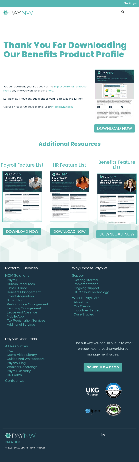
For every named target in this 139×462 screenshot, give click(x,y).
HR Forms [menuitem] (14, 375)
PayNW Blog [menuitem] (16, 363)
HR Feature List (69, 165)
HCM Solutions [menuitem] (17, 276)
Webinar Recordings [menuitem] (22, 367)
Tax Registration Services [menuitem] (26, 320)
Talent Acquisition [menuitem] (20, 296)
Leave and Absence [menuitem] (22, 312)
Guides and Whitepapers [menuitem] (26, 359)
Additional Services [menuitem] (21, 324)
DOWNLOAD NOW (114, 128)
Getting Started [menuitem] (86, 280)
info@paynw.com (62, 106)
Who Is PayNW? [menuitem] (85, 298)
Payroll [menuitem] (12, 280)
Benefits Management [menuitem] (24, 292)
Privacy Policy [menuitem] (12, 442)
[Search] (123, 12)
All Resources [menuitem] (16, 346)
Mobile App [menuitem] (15, 316)
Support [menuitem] (78, 276)
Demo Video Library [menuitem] (22, 355)
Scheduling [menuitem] (15, 300)
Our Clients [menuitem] (82, 306)
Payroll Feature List (22, 165)
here (50, 90)
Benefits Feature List (116, 164)
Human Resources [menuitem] (21, 284)
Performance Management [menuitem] (27, 304)
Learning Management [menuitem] (24, 308)
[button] (133, 11)
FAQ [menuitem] (10, 350)
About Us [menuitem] (81, 302)
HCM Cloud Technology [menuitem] (91, 292)
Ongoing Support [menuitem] (86, 288)
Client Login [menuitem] (130, 3)
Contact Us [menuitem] (14, 381)
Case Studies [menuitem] (84, 314)
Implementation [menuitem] (86, 284)
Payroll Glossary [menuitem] (19, 371)
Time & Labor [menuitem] (17, 288)
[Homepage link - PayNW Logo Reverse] (20, 436)
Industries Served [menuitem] (87, 310)
